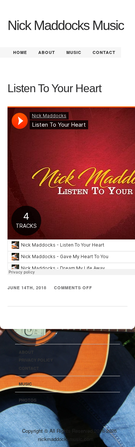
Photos (27, 400)
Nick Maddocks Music (66, 25)
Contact (104, 52)
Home (20, 52)
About (46, 52)
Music (73, 52)
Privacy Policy (36, 360)
